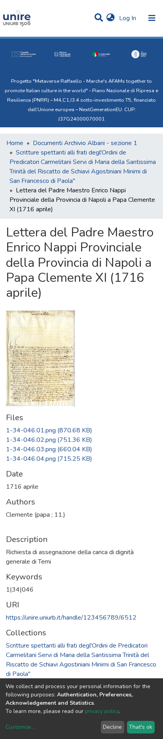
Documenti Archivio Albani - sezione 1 (85, 143)
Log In (128, 18)
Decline (112, 727)
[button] (111, 18)
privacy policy (102, 711)
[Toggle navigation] (152, 18)
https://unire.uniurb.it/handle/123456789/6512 (71, 617)
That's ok (140, 727)
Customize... (20, 727)
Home (14, 143)
